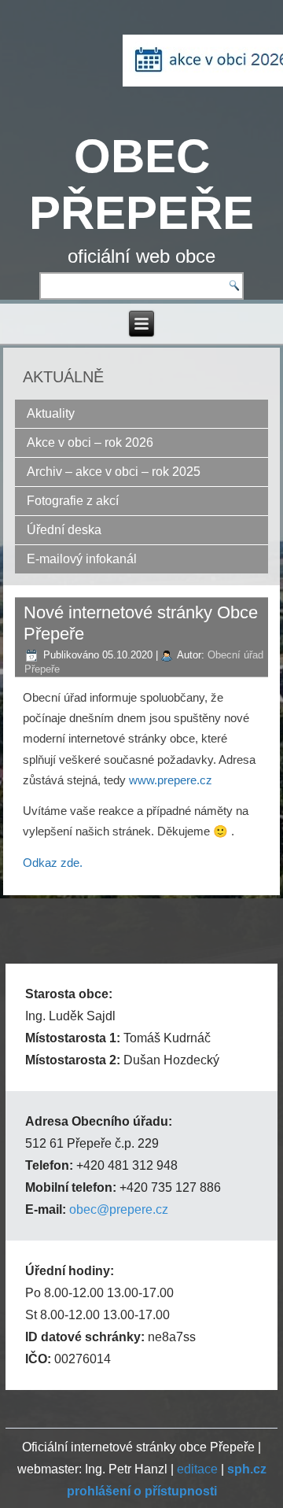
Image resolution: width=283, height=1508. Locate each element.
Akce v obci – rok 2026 (90, 442)
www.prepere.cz (170, 780)
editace (197, 1469)
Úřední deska (64, 529)
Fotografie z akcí (73, 500)
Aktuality (51, 413)
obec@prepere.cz (118, 1209)
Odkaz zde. (53, 862)
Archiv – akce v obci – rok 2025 (113, 471)
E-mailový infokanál (82, 559)
